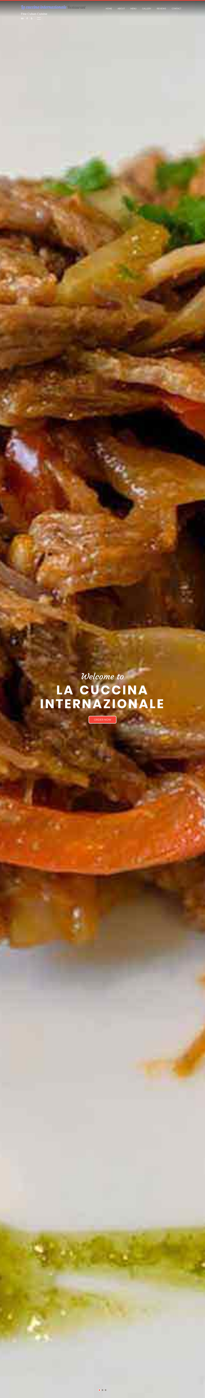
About (121, 8)
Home (109, 8)
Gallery (146, 8)
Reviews (161, 8)
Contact (176, 8)
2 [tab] (102, 1390)
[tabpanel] (102, 699)
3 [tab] (105, 1390)
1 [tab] (99, 1390)
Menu (133, 8)
